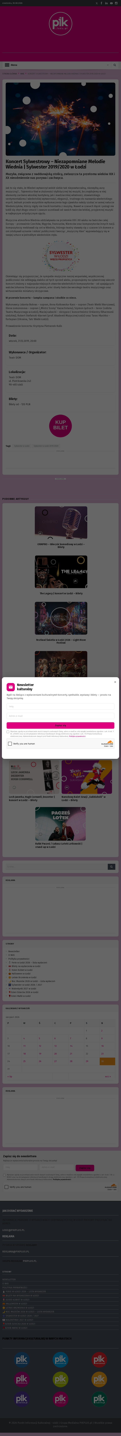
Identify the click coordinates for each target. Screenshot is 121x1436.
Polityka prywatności (77, 736)
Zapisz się (60, 725)
